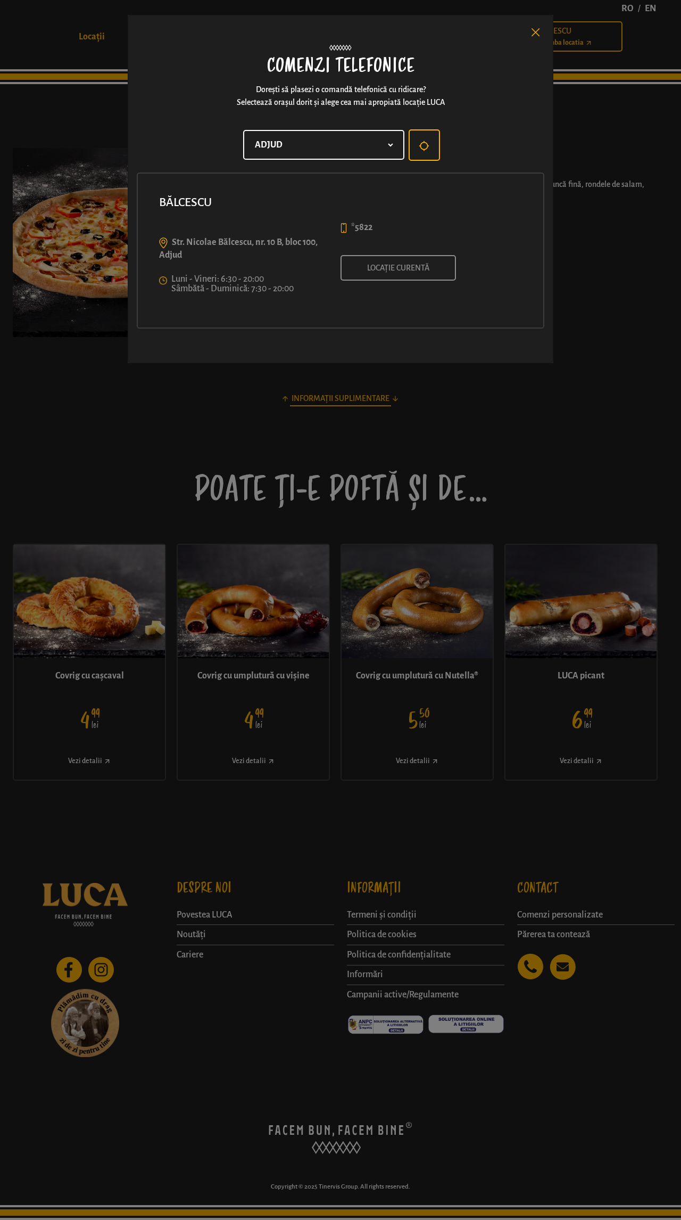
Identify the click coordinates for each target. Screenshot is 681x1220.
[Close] (535, 32)
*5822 (361, 227)
